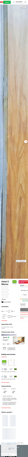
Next (25, 141)
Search (7, 2)
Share (24, 6)
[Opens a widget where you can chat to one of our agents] (8, 450)
